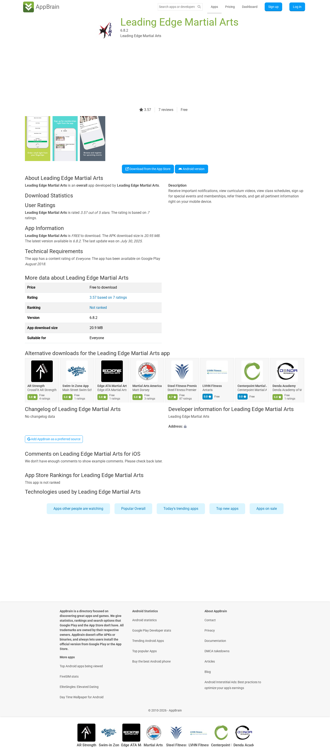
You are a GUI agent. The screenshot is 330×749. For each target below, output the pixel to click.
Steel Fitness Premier (182, 386)
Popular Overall (133, 508)
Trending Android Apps (148, 641)
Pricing (230, 7)
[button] (236, 426)
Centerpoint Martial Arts (252, 386)
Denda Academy (284, 386)
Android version (193, 169)
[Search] (199, 6)
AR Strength (36, 386)
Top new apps (227, 508)
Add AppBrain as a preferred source (55, 439)
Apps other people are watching (78, 508)
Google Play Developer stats (151, 630)
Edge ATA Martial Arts (112, 386)
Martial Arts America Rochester (147, 386)
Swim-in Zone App (75, 386)
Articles (210, 661)
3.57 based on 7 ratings (108, 297)
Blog (208, 672)
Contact (210, 620)
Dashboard (249, 7)
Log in (297, 7)
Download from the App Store (149, 169)
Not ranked (98, 307)
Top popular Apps (144, 651)
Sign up (273, 7)
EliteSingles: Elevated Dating (79, 687)
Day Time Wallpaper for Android (81, 697)
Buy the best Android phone (151, 661)
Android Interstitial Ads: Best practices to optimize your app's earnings (233, 685)
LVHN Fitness (212, 386)
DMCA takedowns (217, 651)
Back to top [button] (319, 708)
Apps (214, 7)
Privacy (210, 630)
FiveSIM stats (69, 676)
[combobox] (177, 6)
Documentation (215, 641)
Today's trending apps (180, 508)
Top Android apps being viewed (81, 666)
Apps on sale (266, 508)
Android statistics (144, 620)
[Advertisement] (159, 75)
